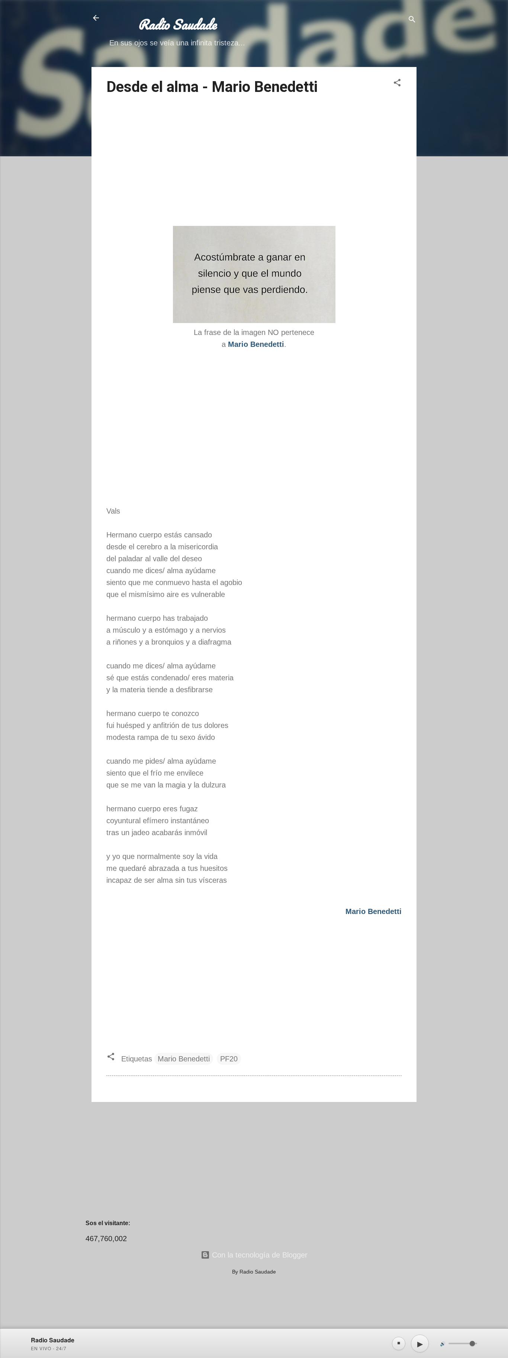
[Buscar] (412, 20)
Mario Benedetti (184, 1059)
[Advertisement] (254, 162)
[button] (397, 83)
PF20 (229, 1059)
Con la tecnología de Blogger (259, 1255)
